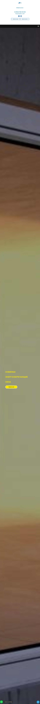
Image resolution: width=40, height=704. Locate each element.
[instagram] (21, 16)
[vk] (19, 16)
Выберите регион (19, 7)
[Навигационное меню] (38, 26)
